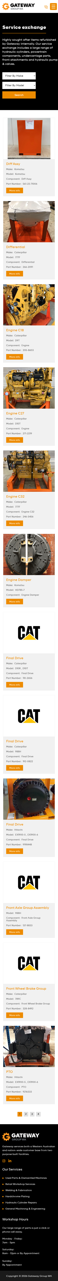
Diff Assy (13, 164)
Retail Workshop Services (20, 1184)
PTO (9, 1071)
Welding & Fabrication (18, 1190)
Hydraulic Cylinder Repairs (21, 1203)
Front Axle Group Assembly (27, 907)
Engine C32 (15, 496)
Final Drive (14, 658)
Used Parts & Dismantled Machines (26, 1178)
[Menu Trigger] (53, 6)
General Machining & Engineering (25, 1209)
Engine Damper (18, 580)
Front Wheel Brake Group (26, 988)
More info (14, 191)
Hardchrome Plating (17, 1196)
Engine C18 (15, 330)
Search (19, 95)
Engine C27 (15, 413)
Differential (15, 247)
